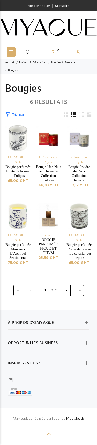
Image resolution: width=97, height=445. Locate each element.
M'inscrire (62, 6)
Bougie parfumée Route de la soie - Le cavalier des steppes (79, 251)
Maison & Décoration (33, 62)
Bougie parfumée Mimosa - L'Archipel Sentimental (18, 251)
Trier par (18, 114)
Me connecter (39, 6)
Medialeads (75, 419)
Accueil (10, 62)
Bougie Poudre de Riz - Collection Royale (79, 173)
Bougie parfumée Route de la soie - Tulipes (18, 171)
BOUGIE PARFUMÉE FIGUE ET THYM (48, 246)
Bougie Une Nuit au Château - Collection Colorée (48, 173)
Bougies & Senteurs (64, 62)
